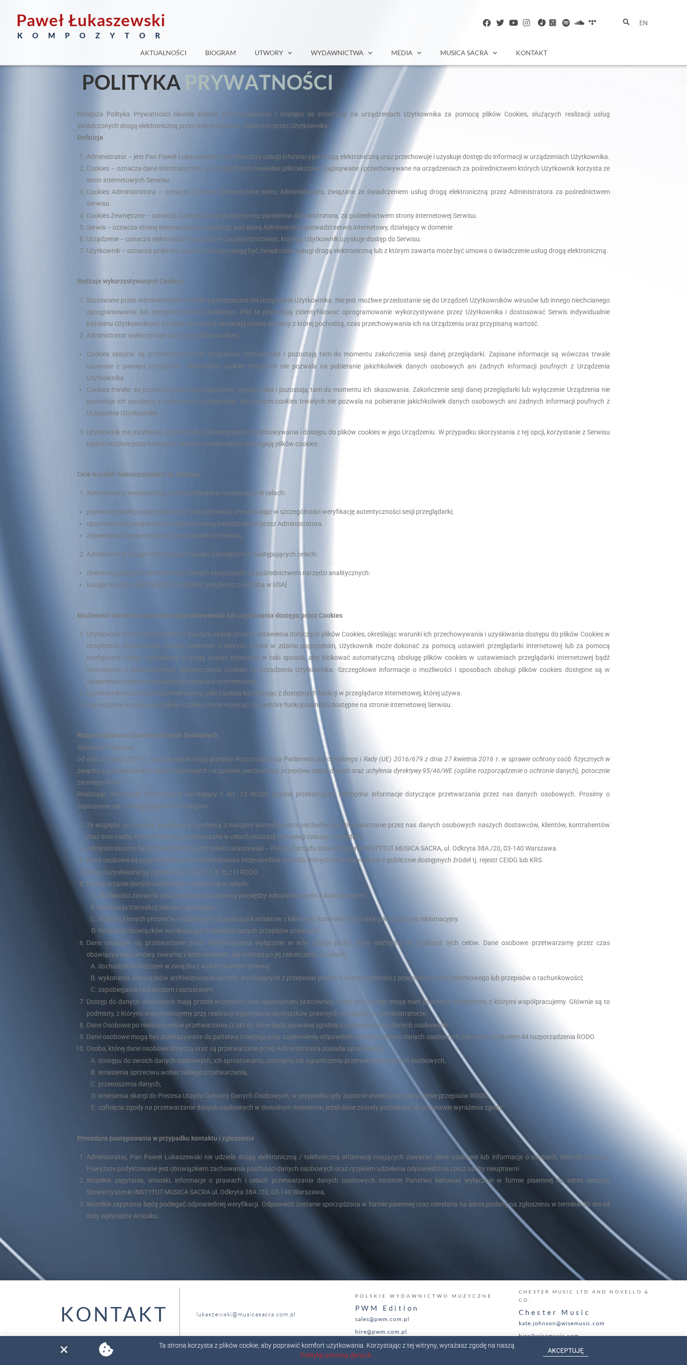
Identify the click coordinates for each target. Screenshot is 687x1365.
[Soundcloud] (579, 22)
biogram (220, 53)
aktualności (163, 53)
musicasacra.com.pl (483, 227)
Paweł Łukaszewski (90, 19)
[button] (64, 1349)
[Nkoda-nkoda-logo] (539, 22)
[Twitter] (500, 22)
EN (643, 23)
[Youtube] (513, 22)
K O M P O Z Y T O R (91, 35)
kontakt (531, 53)
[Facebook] (486, 22)
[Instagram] (526, 22)
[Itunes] (552, 22)
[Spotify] (565, 22)
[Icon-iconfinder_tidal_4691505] (592, 22)
